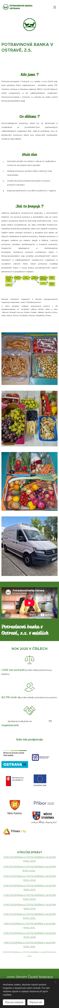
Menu (55, 7)
